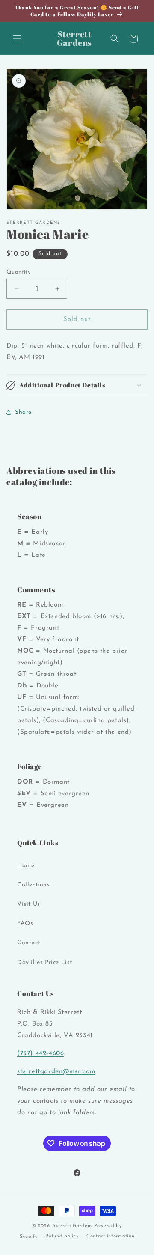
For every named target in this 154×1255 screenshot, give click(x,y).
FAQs (25, 923)
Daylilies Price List (44, 962)
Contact (28, 943)
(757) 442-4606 (40, 1053)
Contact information (110, 1236)
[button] (17, 38)
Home (25, 865)
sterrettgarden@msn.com (56, 1071)
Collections (33, 885)
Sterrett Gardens (72, 1226)
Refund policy (61, 1236)
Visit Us (28, 904)
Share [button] (23, 412)
